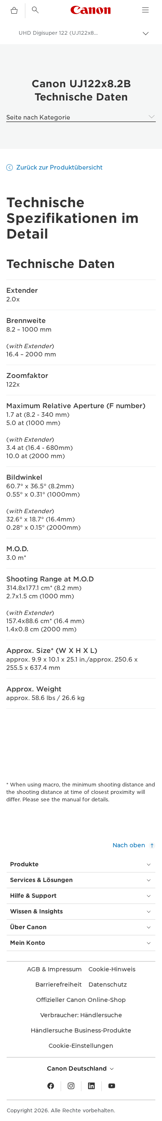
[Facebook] (51, 1086)
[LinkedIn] (91, 1086)
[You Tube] (112, 1086)
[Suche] (35, 10)
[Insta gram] (71, 1086)
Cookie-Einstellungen (81, 1045)
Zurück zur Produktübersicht (59, 167)
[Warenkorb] (14, 10)
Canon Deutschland (77, 1068)
